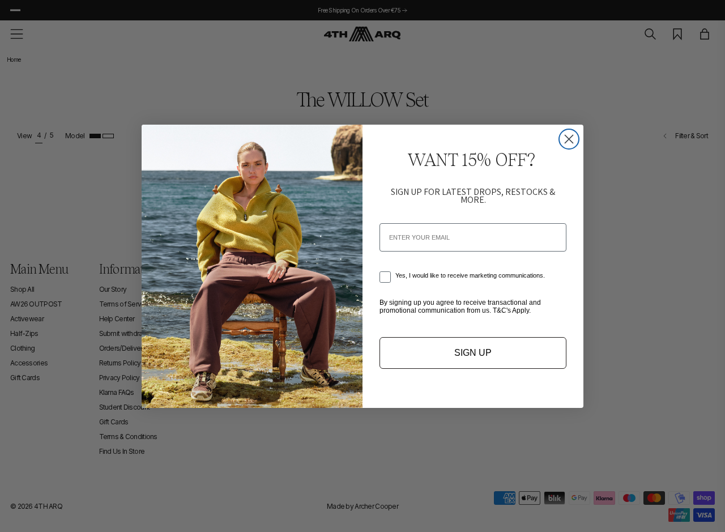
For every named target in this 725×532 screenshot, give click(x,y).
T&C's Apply (511, 310)
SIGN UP (473, 352)
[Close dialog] (569, 139)
